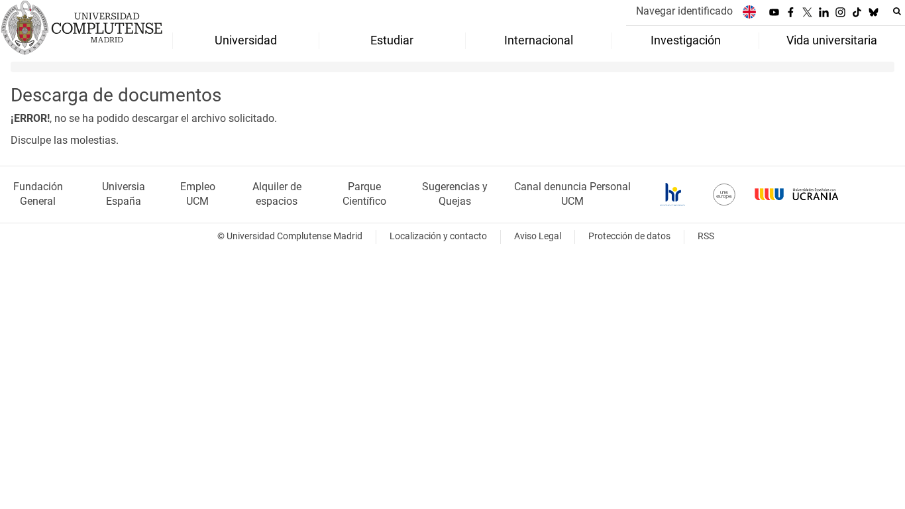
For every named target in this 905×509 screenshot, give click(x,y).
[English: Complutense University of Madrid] (749, 11)
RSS (706, 236)
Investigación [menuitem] (686, 40)
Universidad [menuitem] (246, 40)
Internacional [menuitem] (538, 40)
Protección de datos (629, 236)
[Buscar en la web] (897, 11)
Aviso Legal (537, 236)
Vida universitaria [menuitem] (831, 40)
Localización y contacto (438, 236)
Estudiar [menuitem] (391, 40)
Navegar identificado (684, 11)
